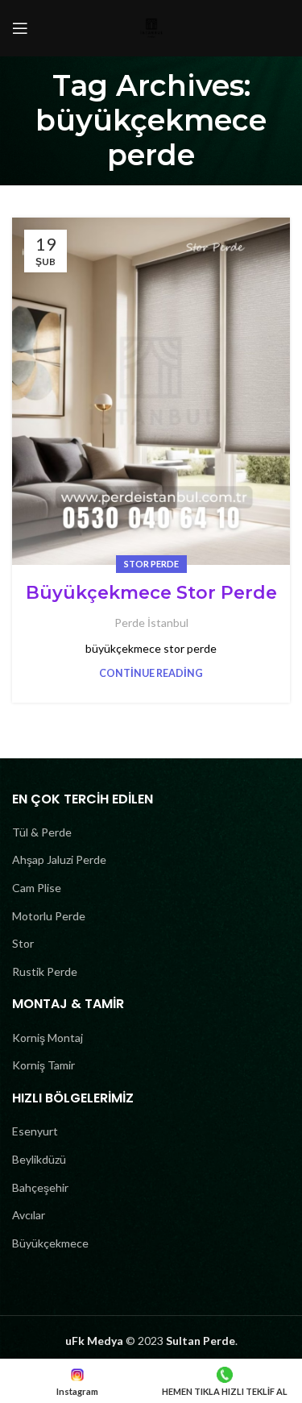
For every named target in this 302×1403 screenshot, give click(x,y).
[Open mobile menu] (20, 28)
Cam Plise (36, 888)
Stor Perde (151, 563)
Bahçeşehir (40, 1187)
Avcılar (28, 1215)
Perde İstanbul (151, 622)
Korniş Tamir (43, 1065)
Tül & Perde (42, 832)
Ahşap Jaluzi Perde (59, 859)
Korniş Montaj (47, 1037)
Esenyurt (35, 1131)
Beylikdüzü (39, 1159)
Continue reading (151, 673)
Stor (23, 943)
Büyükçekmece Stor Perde (151, 593)
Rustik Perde (44, 971)
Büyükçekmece (50, 1243)
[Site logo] (151, 27)
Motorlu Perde (48, 916)
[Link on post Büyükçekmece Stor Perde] (151, 391)
